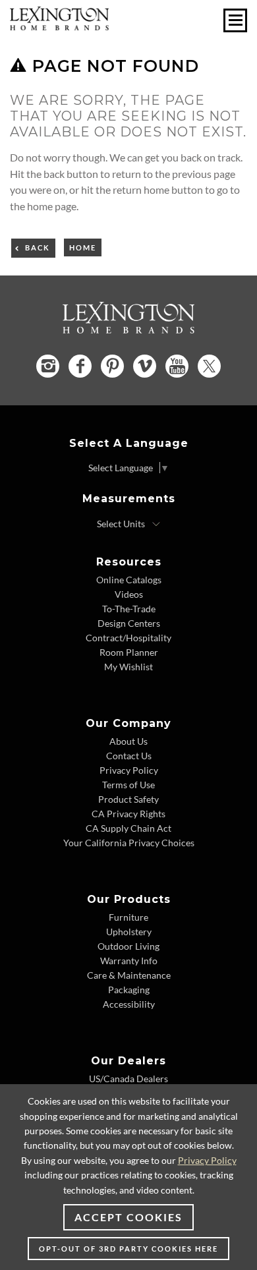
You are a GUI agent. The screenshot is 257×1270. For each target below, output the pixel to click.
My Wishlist (128, 666)
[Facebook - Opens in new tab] (80, 366)
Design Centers (129, 623)
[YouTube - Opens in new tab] (176, 366)
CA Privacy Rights (128, 813)
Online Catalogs (128, 579)
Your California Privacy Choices (128, 842)
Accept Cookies (128, 1217)
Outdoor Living (128, 946)
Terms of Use (128, 784)
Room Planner (129, 652)
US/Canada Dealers (128, 1078)
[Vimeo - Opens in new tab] (144, 366)
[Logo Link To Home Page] (59, 26)
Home (82, 247)
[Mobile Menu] (235, 20)
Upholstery (129, 931)
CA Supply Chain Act (128, 828)
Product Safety (128, 799)
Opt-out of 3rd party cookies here (128, 1248)
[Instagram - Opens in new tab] (47, 366)
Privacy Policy (129, 770)
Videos (129, 594)
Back (37, 247)
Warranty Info (128, 960)
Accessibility (129, 1004)
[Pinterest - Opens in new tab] (112, 366)
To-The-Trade (129, 608)
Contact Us (129, 755)
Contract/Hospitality (128, 637)
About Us (128, 741)
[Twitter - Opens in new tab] (209, 366)
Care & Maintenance (129, 975)
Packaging (129, 989)
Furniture (128, 917)
